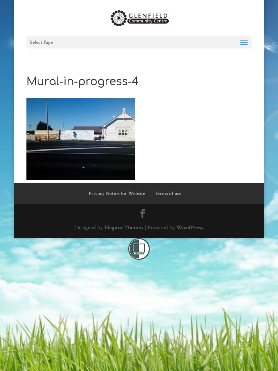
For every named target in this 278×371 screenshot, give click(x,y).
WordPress (189, 228)
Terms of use (168, 193)
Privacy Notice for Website (117, 193)
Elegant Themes (123, 228)
